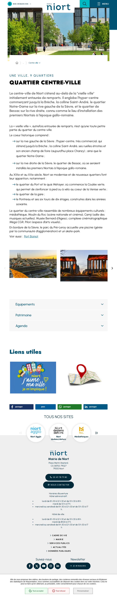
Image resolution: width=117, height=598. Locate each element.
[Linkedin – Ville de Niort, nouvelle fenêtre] (58, 566)
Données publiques (59, 551)
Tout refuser (61, 591)
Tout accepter (38, 591)
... (23, 63)
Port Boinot (31, 236)
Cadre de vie (59, 535)
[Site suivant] (96, 433)
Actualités (59, 547)
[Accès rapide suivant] (112, 268)
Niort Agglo (35, 436)
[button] (85, 4)
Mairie (59, 539)
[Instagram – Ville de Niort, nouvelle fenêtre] (51, 566)
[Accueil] (17, 63)
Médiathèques (81, 436)
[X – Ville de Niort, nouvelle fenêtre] (37, 566)
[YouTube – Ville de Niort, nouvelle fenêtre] (44, 566)
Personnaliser (83, 591)
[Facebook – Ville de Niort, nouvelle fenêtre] (30, 566)
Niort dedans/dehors (58, 438)
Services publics (60, 543)
